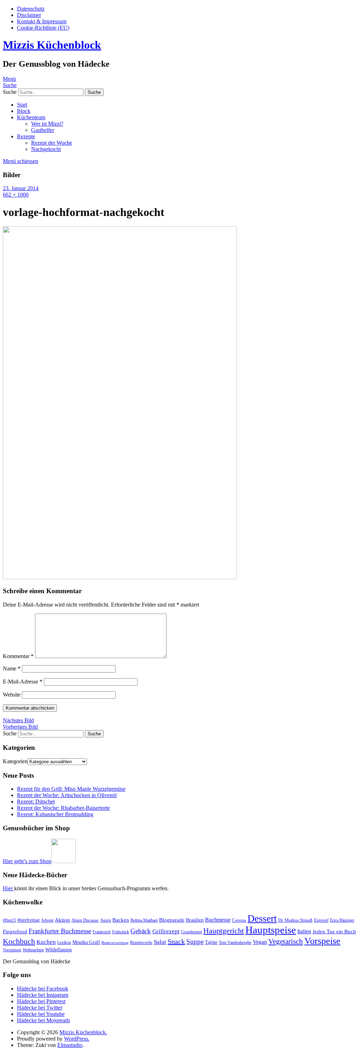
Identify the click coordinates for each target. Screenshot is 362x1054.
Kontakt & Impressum (41, 21)
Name (12, 668)
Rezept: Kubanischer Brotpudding (55, 814)
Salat (160, 941)
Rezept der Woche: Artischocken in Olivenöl (67, 795)
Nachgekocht (46, 149)
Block (23, 111)
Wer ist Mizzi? (47, 124)
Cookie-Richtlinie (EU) (43, 28)
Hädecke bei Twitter (39, 1008)
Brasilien (195, 920)
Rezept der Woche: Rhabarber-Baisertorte (63, 808)
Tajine (211, 942)
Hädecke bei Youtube (41, 1014)
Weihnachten (33, 949)
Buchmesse (217, 920)
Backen (120, 920)
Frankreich (102, 931)
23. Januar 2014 (21, 188)
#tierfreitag (28, 920)
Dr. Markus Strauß (295, 920)
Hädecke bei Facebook (42, 989)
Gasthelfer (42, 130)
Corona (239, 920)
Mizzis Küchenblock (52, 44)
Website (12, 695)
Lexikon (64, 942)
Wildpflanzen (58, 949)
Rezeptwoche (141, 942)
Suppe (195, 941)
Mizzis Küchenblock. (83, 1032)
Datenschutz (31, 9)
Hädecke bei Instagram (42, 995)
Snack (176, 941)
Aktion (62, 920)
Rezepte (26, 136)
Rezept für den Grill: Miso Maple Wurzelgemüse (71, 789)
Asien (105, 920)
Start (22, 105)
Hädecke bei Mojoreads (43, 1020)
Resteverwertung (115, 943)
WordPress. (76, 1039)
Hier (8, 888)
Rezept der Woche (51, 143)
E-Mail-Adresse (22, 682)
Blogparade (172, 920)
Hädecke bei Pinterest (41, 1001)
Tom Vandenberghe (235, 942)
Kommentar (18, 656)
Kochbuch (19, 941)
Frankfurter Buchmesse (60, 931)
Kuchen (46, 942)
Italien (304, 931)
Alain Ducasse (85, 920)
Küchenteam (31, 117)
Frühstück (120, 931)
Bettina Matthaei (144, 920)
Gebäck (140, 931)
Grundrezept (191, 931)
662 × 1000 (16, 195)
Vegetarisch (285, 941)
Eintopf (321, 920)
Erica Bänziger (342, 920)
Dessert (262, 918)
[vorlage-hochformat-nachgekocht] (120, 577)
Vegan (260, 942)
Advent (47, 920)
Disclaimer (29, 15)
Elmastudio (69, 1045)
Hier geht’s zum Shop (27, 861)
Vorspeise (322, 941)
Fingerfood (15, 931)
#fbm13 (9, 920)
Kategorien (15, 761)
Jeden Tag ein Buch (334, 931)
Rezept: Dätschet (36, 802)
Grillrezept (166, 931)
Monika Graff (86, 942)
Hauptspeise (270, 929)
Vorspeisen (12, 949)
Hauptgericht (223, 930)
